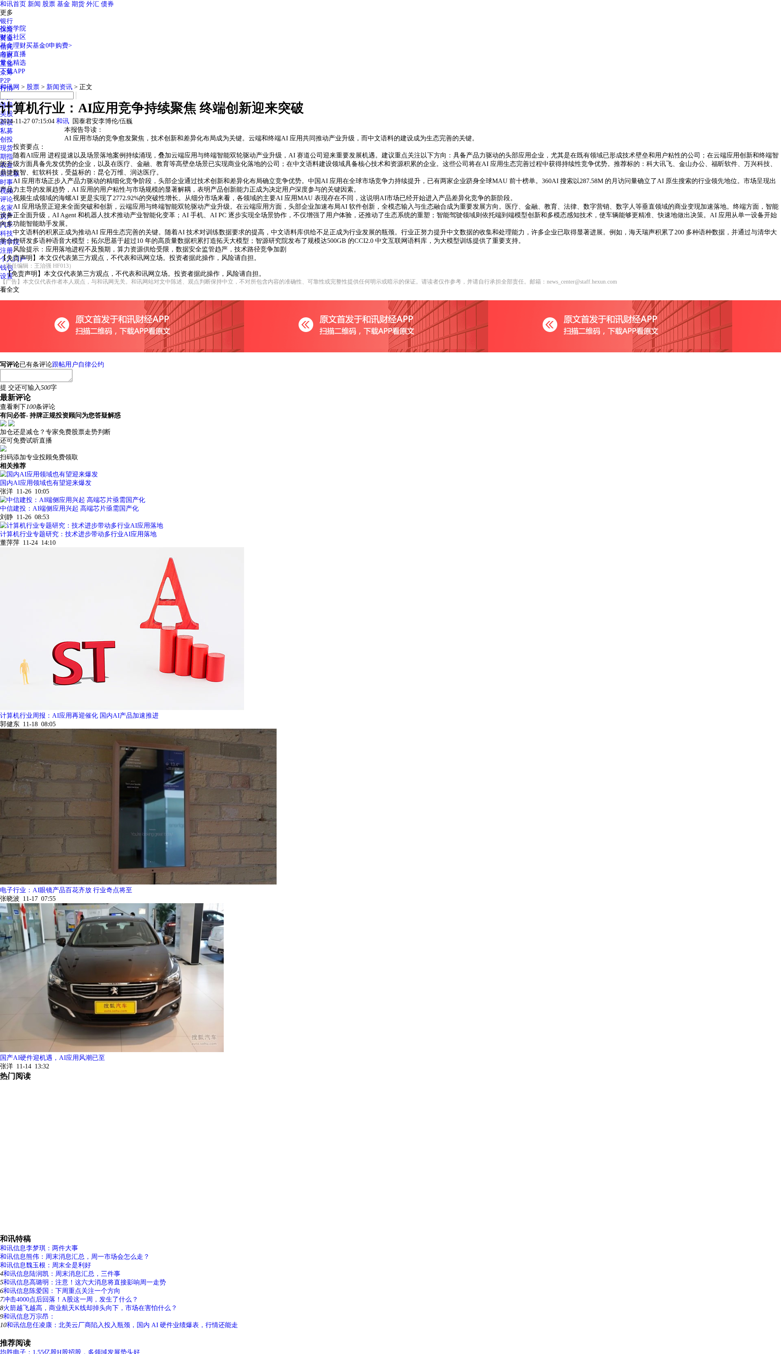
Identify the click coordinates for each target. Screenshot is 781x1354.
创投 (6, 139)
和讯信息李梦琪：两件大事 (39, 1248)
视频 (6, 190)
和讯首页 (13, 3)
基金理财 (13, 45)
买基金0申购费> (49, 45)
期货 (78, 3)
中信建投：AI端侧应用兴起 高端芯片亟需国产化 (69, 508)
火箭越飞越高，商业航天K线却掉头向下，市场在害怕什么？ (90, 1307)
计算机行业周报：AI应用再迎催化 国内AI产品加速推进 (79, 715)
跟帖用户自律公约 (78, 364)
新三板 (10, 173)
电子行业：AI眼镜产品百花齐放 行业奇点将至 (66, 890)
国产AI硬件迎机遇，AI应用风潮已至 (52, 1057)
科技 (6, 233)
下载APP (12, 71)
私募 (6, 130)
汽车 (6, 224)
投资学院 (13, 28)
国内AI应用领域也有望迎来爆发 (46, 482)
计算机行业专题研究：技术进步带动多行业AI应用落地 (78, 534)
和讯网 (10, 86)
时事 (6, 182)
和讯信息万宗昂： (29, 1316)
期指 (6, 156)
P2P (5, 80)
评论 (6, 199)
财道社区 (13, 36)
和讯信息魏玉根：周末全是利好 (45, 1265)
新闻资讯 (59, 86)
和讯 (62, 121)
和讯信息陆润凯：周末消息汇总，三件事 (61, 1273)
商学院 (10, 241)
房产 (6, 216)
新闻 (34, 3)
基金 (63, 3)
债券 (107, 3)
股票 (48, 3)
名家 (6, 207)
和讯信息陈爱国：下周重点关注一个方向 (61, 1290)
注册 (6, 250)
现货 (6, 147)
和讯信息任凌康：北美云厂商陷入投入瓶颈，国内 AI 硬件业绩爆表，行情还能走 (122, 1324)
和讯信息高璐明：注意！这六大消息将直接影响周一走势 (84, 1282)
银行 (6, 20)
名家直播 (13, 53)
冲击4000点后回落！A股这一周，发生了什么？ (70, 1299)
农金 (6, 165)
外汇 (92, 3)
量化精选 (13, 62)
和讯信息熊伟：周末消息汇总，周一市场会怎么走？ (75, 1256)
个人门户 (13, 259)
